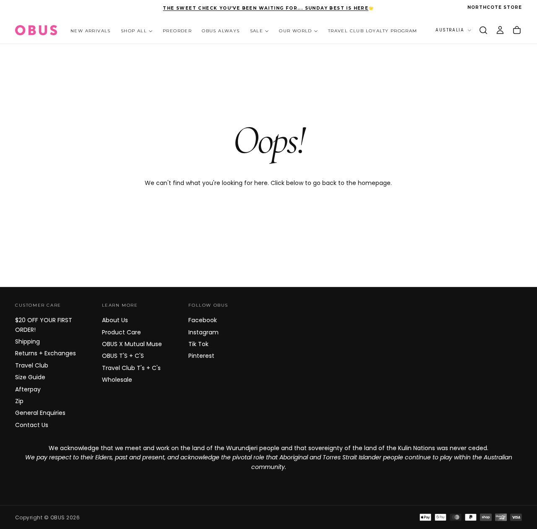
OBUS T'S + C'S (123, 356)
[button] (483, 30)
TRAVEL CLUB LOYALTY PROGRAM (372, 30)
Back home (268, 210)
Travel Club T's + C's (131, 368)
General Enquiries (40, 413)
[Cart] (517, 30)
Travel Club (31, 365)
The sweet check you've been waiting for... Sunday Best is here (265, 8)
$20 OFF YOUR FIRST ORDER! (43, 325)
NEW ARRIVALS (90, 30)
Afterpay (28, 389)
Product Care (121, 332)
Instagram (203, 332)
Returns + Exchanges (45, 353)
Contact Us (31, 425)
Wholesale (117, 379)
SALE (256, 30)
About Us (115, 320)
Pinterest (201, 356)
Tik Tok (198, 344)
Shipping (27, 341)
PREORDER (177, 30)
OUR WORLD (295, 30)
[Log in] (500, 30)
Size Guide (30, 377)
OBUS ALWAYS (221, 30)
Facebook (202, 320)
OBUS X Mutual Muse (132, 344)
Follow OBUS (208, 305)
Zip (19, 401)
